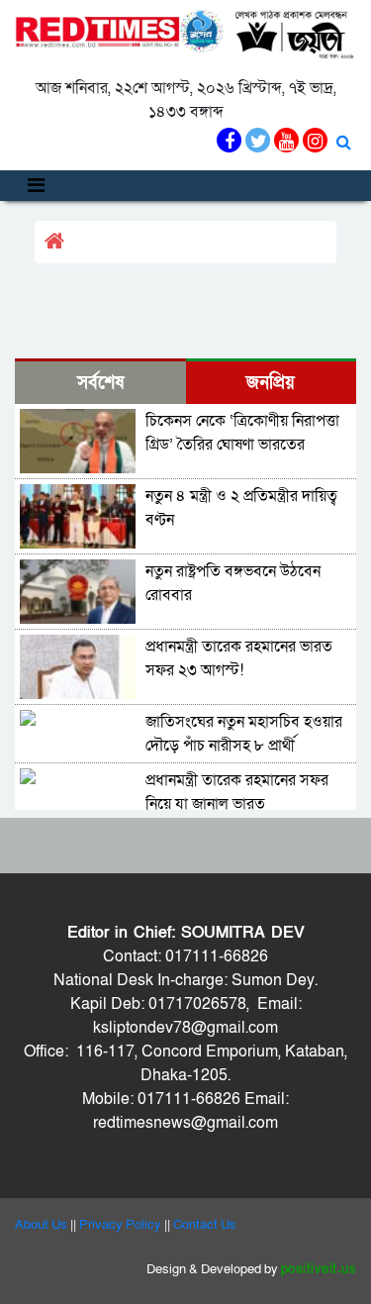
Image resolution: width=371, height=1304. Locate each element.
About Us (41, 1225)
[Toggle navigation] (36, 185)
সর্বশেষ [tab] (100, 382)
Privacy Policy (120, 1225)
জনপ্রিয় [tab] (270, 382)
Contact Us (204, 1225)
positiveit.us (319, 1269)
